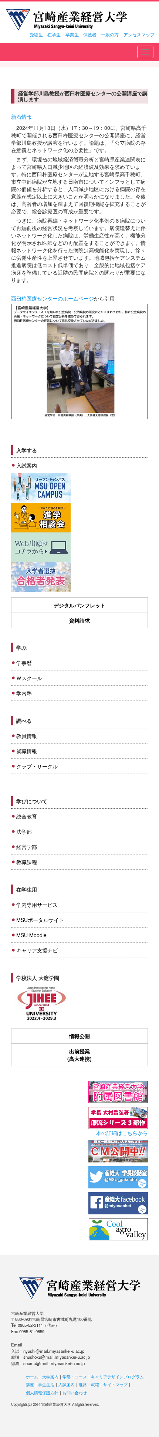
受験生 (36, 34)
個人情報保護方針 (42, 1392)
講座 (30, 1384)
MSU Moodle (31, 935)
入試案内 (26, 465)
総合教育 (26, 816)
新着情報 (21, 116)
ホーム (32, 1376)
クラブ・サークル (37, 766)
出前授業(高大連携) (79, 1054)
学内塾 (24, 693)
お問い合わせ (74, 1392)
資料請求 (79, 620)
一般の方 (110, 34)
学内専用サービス (37, 904)
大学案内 (50, 1376)
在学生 (54, 34)
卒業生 (72, 34)
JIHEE (41, 1004)
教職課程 (26, 862)
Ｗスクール (29, 678)
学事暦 (24, 662)
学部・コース (74, 1376)
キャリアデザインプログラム (117, 1376)
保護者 (90, 34)
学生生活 (46, 1384)
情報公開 (79, 1036)
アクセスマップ (139, 34)
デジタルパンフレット (79, 605)
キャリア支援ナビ (37, 950)
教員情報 (26, 735)
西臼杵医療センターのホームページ (52, 298)
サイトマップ (115, 1384)
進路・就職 (89, 1384)
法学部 (24, 831)
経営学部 (26, 846)
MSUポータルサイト (40, 919)
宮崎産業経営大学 (66, 19)
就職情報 (26, 751)
